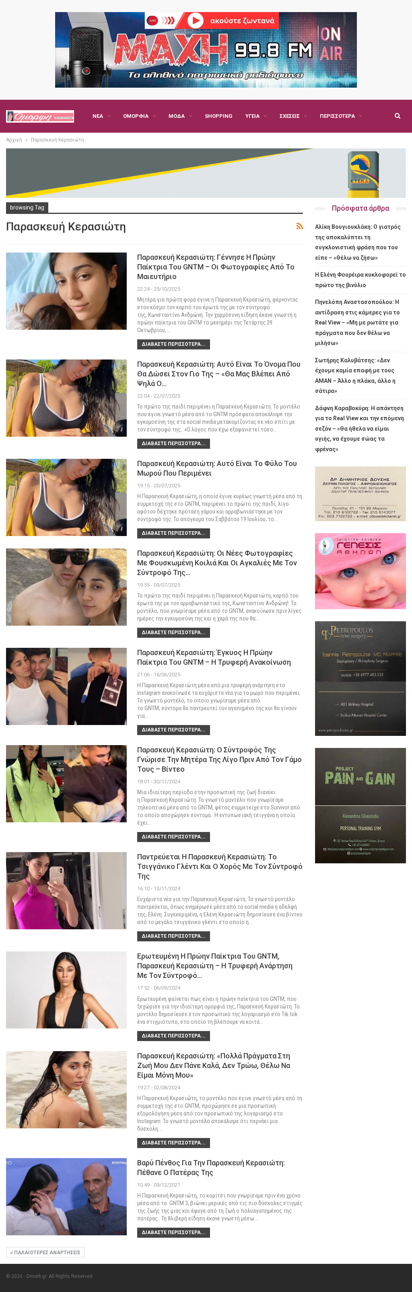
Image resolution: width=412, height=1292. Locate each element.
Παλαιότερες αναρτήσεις (46, 1252)
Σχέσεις (290, 116)
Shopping (219, 116)
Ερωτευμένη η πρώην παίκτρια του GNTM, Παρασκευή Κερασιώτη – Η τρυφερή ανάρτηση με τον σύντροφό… (215, 966)
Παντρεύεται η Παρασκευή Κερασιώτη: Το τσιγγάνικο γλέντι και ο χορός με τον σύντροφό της (220, 866)
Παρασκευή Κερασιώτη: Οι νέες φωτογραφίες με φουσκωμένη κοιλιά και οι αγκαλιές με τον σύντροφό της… (217, 563)
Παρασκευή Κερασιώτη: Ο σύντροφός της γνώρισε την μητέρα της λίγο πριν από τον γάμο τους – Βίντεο (219, 759)
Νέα (98, 116)
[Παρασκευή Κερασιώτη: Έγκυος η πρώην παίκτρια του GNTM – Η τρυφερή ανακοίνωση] (66, 686)
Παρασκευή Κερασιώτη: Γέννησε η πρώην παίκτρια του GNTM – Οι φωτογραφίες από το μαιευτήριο (216, 267)
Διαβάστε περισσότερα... (174, 344)
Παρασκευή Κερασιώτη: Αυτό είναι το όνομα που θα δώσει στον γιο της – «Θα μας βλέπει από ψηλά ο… (219, 374)
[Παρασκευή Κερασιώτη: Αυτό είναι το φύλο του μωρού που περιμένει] (66, 497)
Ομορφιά (135, 116)
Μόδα (177, 116)
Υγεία (252, 116)
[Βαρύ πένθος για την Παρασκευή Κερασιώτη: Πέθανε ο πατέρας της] (66, 1196)
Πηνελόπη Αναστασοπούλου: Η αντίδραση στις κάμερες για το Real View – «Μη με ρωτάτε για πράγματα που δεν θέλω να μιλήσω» (357, 322)
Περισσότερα (337, 116)
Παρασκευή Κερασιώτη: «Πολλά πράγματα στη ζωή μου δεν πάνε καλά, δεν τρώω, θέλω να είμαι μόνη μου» (213, 1065)
